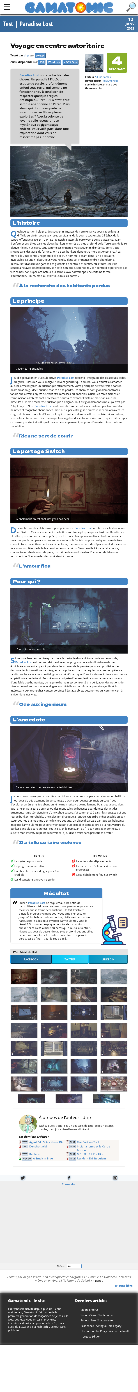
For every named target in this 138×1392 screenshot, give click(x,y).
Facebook (31, 959)
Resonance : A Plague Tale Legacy (100, 1326)
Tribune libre (124, 1285)
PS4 (42, 62)
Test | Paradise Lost (28, 24)
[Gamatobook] (69, 1178)
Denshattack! (38, 1146)
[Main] (7, 7)
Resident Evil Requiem (91, 1158)
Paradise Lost (29, 75)
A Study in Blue (43, 1158)
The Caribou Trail (88, 1142)
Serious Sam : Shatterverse (96, 1315)
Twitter (70, 959)
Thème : (62, 1266)
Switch (40, 56)
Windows (54, 62)
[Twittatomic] (23, 1178)
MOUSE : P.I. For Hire (90, 1154)
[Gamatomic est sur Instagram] (115, 1178)
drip (26, 55)
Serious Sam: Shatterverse (96, 1320)
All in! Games (103, 77)
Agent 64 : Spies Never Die (46, 1142)
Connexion (69, 1184)
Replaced (35, 1154)
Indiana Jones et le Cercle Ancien (93, 1148)
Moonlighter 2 (89, 1309)
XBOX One (70, 62)
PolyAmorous (110, 80)
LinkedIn (108, 959)
